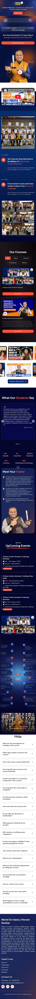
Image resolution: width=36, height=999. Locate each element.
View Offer (18, 13)
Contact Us (18, 41)
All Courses (4, 970)
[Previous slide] (2, 421)
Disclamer (4, 972)
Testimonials (18, 30)
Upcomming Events (18, 37)
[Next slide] (32, 132)
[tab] (18, 443)
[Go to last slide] (4, 132)
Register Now (7, 568)
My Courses (18, 45)
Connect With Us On (16, 381)
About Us (18, 34)
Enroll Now (18, 49)
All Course (18, 26)
